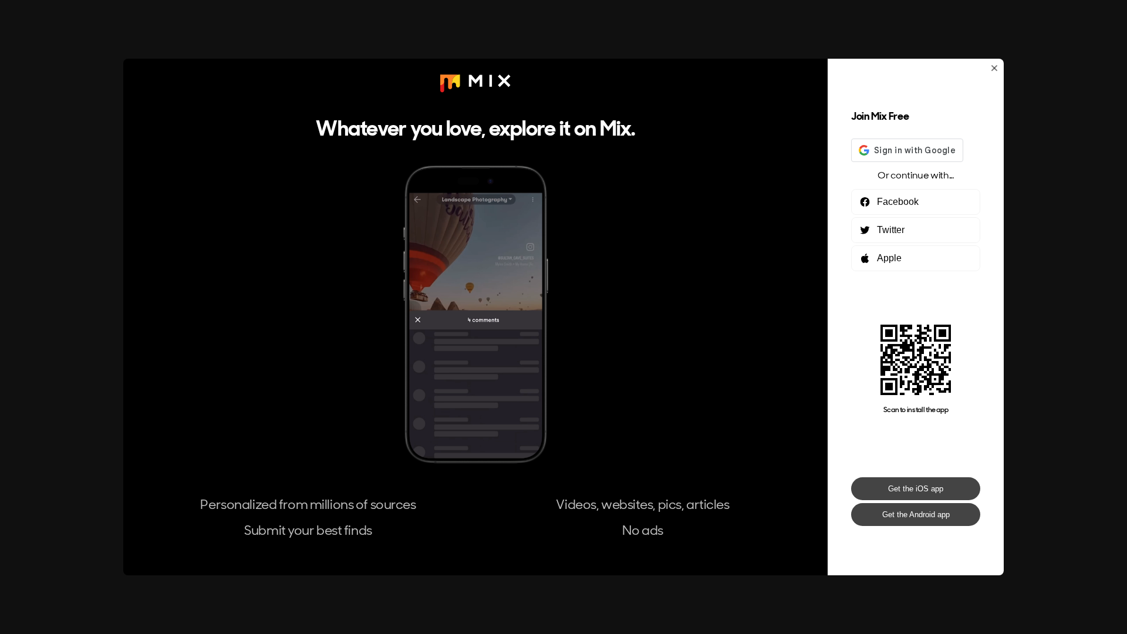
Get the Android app (916, 514)
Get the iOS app (915, 488)
